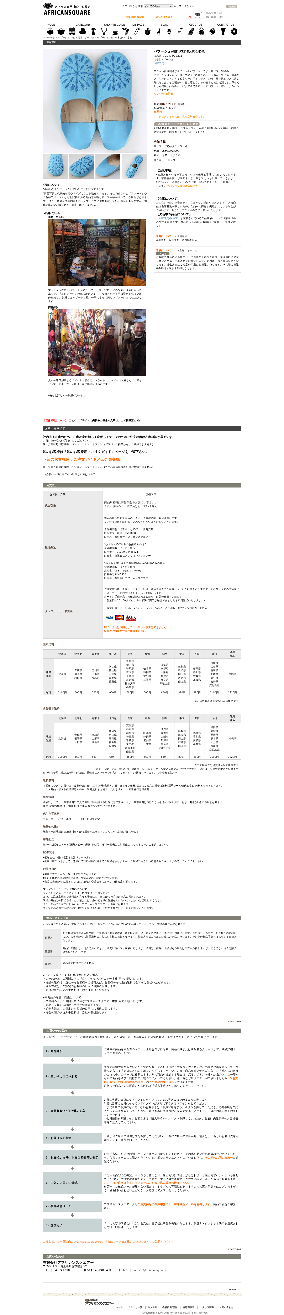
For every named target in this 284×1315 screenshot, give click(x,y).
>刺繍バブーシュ (164, 59)
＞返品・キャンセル (187, 250)
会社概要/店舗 (169, 1307)
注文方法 (152, 1307)
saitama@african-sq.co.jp (149, 1270)
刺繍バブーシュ (86, 37)
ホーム (119, 1307)
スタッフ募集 (207, 1307)
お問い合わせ (226, 1307)
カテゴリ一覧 (135, 1307)
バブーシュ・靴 (66, 37)
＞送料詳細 (180, 236)
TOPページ (49, 37)
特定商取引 (189, 1307)
